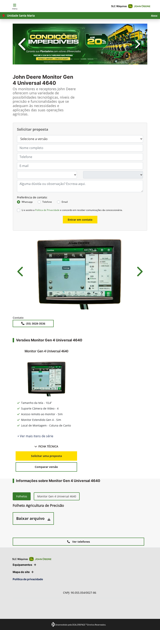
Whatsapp (27, 201)
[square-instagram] (25, 608)
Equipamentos (22, 564)
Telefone (47, 201)
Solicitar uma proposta (46, 456)
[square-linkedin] (43, 608)
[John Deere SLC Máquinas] (130, 6)
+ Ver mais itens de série (35, 436)
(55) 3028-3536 (35, 323)
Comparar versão (46, 467)
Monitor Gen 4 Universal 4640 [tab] (56, 496)
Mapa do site (21, 572)
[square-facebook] (17, 608)
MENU (14, 8)
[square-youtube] (34, 608)
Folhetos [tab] (21, 496)
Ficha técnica (48, 446)
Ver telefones (80, 541)
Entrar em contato (80, 219)
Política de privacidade (28, 579)
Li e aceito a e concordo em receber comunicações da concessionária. (72, 210)
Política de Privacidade (47, 210)
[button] (23, 44)
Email (65, 201)
